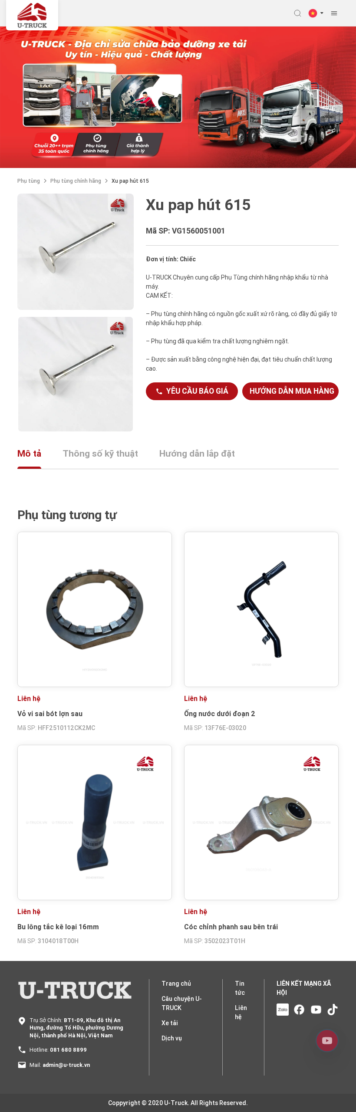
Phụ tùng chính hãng (75, 181)
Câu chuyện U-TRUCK (182, 1003)
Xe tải (170, 1023)
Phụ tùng (28, 181)
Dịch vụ (172, 1038)
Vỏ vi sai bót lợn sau (49, 713)
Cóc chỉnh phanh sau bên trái (231, 926)
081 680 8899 (68, 1049)
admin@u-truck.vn (66, 1065)
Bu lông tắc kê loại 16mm (58, 926)
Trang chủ (176, 983)
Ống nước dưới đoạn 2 (219, 713)
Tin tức (240, 988)
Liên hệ (241, 1012)
